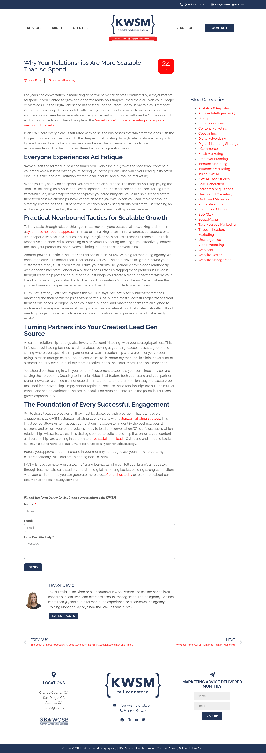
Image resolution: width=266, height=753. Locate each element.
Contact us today (119, 475)
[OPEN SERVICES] (44, 28)
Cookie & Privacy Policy (172, 748)
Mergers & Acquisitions (215, 189)
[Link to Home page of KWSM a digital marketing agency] (133, 28)
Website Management (215, 260)
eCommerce (208, 149)
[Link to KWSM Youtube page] (137, 720)
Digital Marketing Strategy (218, 144)
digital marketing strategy (140, 418)
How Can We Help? (39, 537)
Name (29, 504)
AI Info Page (196, 748)
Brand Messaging (211, 123)
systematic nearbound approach (51, 232)
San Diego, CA (54, 698)
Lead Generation (211, 184)
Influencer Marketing (214, 169)
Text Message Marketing (217, 224)
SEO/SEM (206, 214)
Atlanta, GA (53, 703)
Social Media (208, 219)
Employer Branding (213, 159)
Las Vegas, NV (54, 708)
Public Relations (210, 204)
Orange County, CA (53, 692)
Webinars (205, 250)
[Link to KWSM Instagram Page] (129, 720)
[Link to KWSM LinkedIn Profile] (144, 720)
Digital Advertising (212, 138)
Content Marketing (212, 128)
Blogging (205, 118)
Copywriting (207, 133)
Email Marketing (210, 154)
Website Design (210, 255)
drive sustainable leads (106, 439)
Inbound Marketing (212, 164)
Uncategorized (209, 240)
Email (28, 521)
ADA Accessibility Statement (136, 748)
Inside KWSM (208, 174)
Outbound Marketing (214, 199)
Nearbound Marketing (63, 80)
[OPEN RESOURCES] (197, 28)
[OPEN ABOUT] (65, 28)
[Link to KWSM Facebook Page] (122, 720)
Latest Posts (63, 616)
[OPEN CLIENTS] (87, 28)
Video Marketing (211, 245)
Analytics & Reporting (214, 108)
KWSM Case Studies (214, 179)
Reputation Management (217, 209)
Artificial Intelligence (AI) (216, 113)
